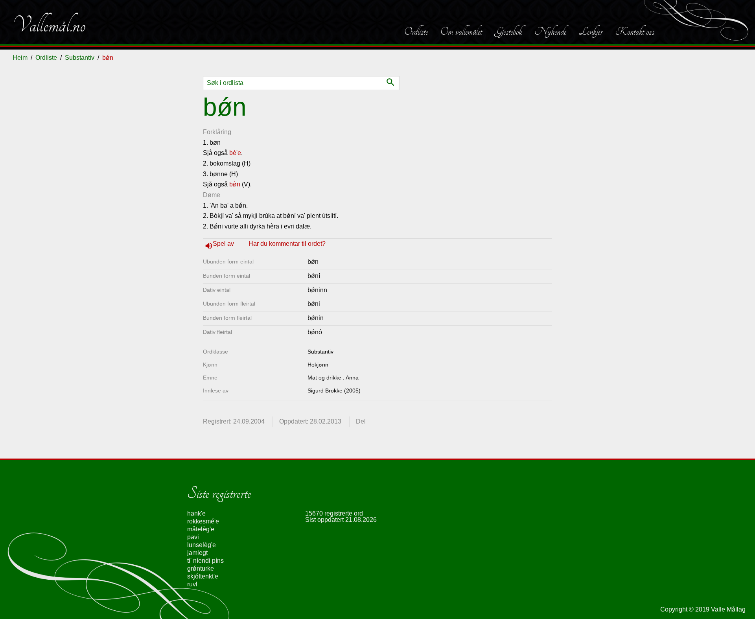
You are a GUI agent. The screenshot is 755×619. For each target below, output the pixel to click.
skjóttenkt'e (202, 576)
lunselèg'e (201, 545)
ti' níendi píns (205, 560)
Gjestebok (508, 31)
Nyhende (550, 31)
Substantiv (79, 57)
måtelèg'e (200, 529)
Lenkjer (590, 31)
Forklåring (217, 132)
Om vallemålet (461, 31)
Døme (211, 195)
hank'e (196, 513)
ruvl (192, 584)
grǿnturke (200, 568)
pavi (193, 537)
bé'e (235, 152)
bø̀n (234, 184)
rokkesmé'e (203, 521)
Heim (20, 57)
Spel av (224, 243)
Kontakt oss (634, 31)
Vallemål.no (49, 25)
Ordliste (416, 31)
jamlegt (197, 552)
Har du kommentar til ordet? (287, 243)
